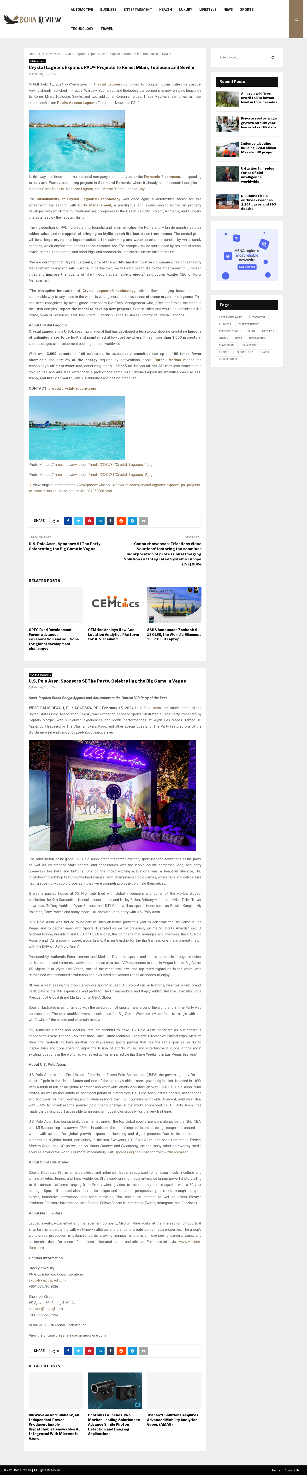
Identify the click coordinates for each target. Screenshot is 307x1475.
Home (276, 1470)
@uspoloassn (178, 1152)
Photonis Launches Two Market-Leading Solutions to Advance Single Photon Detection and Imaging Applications (114, 1424)
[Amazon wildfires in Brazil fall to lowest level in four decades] (227, 99)
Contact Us (292, 1470)
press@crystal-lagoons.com (72, 388)
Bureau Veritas (167, 360)
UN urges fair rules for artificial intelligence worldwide (257, 175)
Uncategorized (229, 359)
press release (66, 1335)
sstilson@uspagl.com (46, 1309)
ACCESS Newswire (40, 674)
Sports (247, 9)
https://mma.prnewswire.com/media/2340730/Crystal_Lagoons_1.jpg (97, 464)
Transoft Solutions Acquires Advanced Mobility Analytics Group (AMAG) (172, 1420)
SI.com (93, 1203)
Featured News (229, 331)
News (228, 9)
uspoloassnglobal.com (131, 1152)
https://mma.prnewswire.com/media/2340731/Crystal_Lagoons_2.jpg (97, 475)
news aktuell (258, 338)
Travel (106, 29)
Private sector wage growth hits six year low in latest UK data (259, 122)
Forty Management (94, 205)
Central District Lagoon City (122, 189)
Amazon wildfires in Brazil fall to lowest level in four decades (259, 97)
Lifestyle (207, 9)
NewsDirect (227, 345)
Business (108, 9)
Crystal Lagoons (108, 84)
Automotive (82, 9)
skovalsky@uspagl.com (47, 1280)
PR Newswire (37, 61)
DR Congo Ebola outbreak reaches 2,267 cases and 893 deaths (258, 202)
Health (165, 9)
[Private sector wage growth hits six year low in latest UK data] (227, 123)
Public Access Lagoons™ (78, 103)
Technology (82, 29)
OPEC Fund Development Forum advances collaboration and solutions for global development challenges (54, 639)
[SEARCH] (273, 57)
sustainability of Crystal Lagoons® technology (78, 199)
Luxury (185, 9)
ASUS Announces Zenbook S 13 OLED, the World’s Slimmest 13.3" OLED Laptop (174, 634)
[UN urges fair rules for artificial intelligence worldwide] (227, 174)
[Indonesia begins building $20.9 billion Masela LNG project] (227, 149)
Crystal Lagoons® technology (109, 291)
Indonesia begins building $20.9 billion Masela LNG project (258, 148)
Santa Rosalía (53, 189)
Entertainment (138, 9)
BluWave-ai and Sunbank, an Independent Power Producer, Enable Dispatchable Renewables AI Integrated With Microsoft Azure (54, 1427)
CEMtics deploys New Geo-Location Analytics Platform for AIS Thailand (113, 634)
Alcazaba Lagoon (79, 189)
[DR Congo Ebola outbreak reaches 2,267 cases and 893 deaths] (227, 201)
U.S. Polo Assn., (149, 708)
